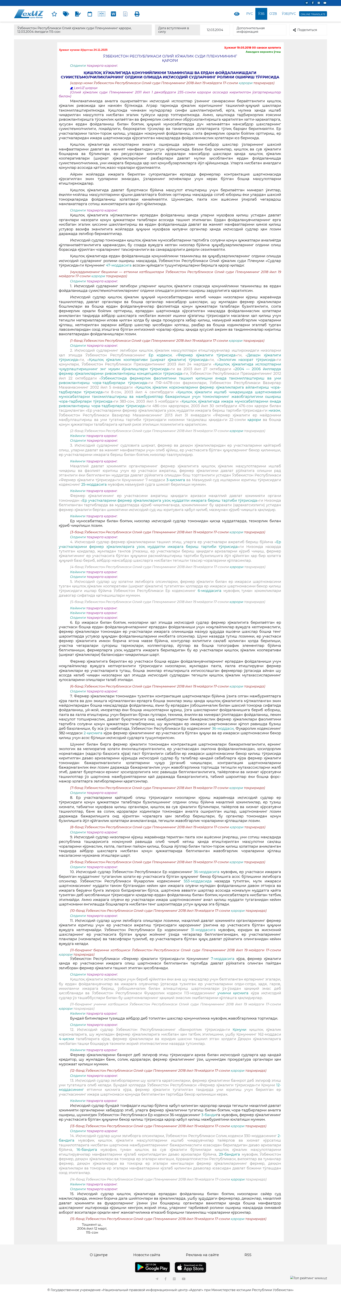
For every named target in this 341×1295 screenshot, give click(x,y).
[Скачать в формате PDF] (125, 14)
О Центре (99, 1255)
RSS (248, 1255)
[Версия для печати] (137, 14)
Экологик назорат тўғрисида (247, 360)
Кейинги (77, 436)
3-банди (208, 1115)
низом (274, 410)
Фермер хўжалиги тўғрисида (207, 355)
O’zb (273, 14)
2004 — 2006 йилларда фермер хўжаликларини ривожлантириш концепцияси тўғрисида (170, 371)
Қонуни (241, 1029)
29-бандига (229, 1154)
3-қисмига (176, 480)
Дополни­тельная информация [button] (251, 30)
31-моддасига (203, 930)
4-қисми (67, 1039)
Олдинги (78, 66)
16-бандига (89, 1150)
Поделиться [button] (307, 30)
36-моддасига (207, 872)
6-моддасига (210, 591)
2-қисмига (94, 733)
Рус (249, 14)
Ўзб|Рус (289, 14)
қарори (246, 83)
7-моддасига (223, 959)
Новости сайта (146, 1255)
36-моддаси (223, 728)
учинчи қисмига (232, 993)
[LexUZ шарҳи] (78, 14)
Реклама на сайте (202, 1255)
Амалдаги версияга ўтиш (263, 51)
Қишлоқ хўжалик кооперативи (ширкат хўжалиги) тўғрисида (148, 360)
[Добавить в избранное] (54, 14)
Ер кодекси (160, 355)
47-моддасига (119, 265)
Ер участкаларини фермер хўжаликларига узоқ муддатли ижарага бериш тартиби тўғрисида (169, 500)
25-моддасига (94, 484)
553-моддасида (199, 881)
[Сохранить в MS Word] (113, 14)
